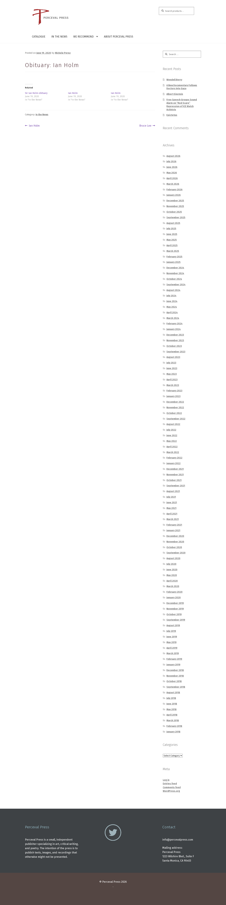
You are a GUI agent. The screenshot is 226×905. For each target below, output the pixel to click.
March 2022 (172, 452)
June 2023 (171, 368)
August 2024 (173, 290)
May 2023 (171, 374)
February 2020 (174, 592)
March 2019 (172, 653)
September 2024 (175, 284)
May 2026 (171, 172)
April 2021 (171, 513)
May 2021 (171, 508)
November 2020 (175, 541)
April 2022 (172, 446)
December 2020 (175, 536)
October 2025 (174, 212)
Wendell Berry (174, 79)
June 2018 (171, 703)
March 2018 (172, 720)
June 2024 (171, 301)
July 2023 (171, 362)
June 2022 (171, 435)
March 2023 (172, 385)
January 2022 (173, 463)
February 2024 (174, 323)
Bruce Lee (145, 126)
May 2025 (171, 239)
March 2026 (172, 184)
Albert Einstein (174, 94)
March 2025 (172, 251)
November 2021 (175, 474)
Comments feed (172, 787)
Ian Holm (73, 93)
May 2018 (171, 709)
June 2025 (171, 234)
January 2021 (173, 530)
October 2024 (174, 279)
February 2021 (174, 524)
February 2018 (174, 726)
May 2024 (171, 307)
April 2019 (171, 648)
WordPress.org (171, 791)
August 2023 (173, 357)
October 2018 (174, 681)
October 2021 (173, 480)
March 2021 (172, 519)
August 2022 (173, 424)
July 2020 (171, 564)
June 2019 (171, 636)
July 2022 (171, 429)
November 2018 (175, 675)
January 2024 (173, 329)
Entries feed (170, 783)
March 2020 (172, 586)
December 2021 (175, 469)
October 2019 (174, 614)
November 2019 (175, 608)
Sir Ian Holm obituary (36, 93)
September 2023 (175, 351)
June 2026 (171, 167)
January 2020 (173, 597)
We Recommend (83, 36)
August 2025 (173, 223)
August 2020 (173, 558)
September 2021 (175, 485)
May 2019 (171, 642)
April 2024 (172, 312)
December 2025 (175, 200)
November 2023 (175, 340)
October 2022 (174, 413)
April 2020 (172, 580)
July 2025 (171, 228)
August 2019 (173, 625)
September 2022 (175, 418)
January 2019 (173, 664)
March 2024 (172, 318)
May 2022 (171, 441)
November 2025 (175, 206)
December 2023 (175, 334)
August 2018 (173, 692)
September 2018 (175, 687)
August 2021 (173, 491)
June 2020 (171, 569)
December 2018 (175, 670)
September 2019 (175, 619)
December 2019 (175, 603)
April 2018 (171, 714)
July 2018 (171, 698)
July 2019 (171, 631)
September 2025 (175, 217)
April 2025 (172, 245)
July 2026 (171, 161)
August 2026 (173, 156)
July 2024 (171, 295)
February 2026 (174, 189)
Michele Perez (63, 53)
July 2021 (171, 497)
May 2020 (171, 575)
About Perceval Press (118, 36)
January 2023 (173, 396)
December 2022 (175, 402)
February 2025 (174, 256)
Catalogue (38, 36)
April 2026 (172, 178)
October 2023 (174, 346)
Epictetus (171, 115)
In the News (59, 36)
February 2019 (174, 659)
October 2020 (174, 547)
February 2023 (174, 390)
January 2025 (173, 262)
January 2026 (173, 195)
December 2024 (175, 267)
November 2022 (175, 407)
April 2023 (172, 379)
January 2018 (173, 731)
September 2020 (175, 552)
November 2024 (175, 273)
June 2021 (171, 502)
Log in (166, 780)
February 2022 (174, 457)
